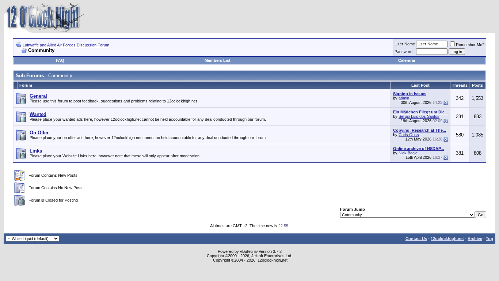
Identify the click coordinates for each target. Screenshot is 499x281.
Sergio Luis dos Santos (419, 116)
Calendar (406, 60)
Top (489, 238)
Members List (218, 60)
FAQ (60, 60)
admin (404, 98)
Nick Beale (408, 153)
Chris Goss (409, 134)
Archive (475, 238)
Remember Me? (470, 44)
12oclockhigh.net (447, 238)
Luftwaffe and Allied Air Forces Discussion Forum (66, 45)
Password (403, 51)
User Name (405, 44)
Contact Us (416, 238)
